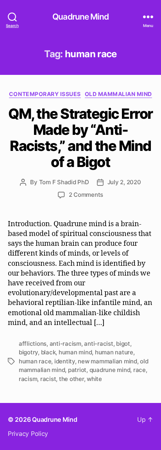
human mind (75, 352)
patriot (77, 370)
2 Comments (86, 194)
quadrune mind (110, 370)
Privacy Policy (28, 433)
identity (64, 361)
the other (71, 379)
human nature (114, 352)
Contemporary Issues (45, 94)
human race (35, 361)
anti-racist (98, 343)
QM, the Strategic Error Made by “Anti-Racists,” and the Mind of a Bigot (80, 138)
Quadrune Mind (80, 17)
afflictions (33, 343)
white (94, 379)
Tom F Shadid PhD (64, 182)
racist (48, 379)
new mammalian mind (107, 361)
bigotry (28, 352)
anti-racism (65, 343)
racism (28, 379)
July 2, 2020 (124, 182)
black (48, 352)
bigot (123, 343)
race (139, 370)
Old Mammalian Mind (118, 94)
